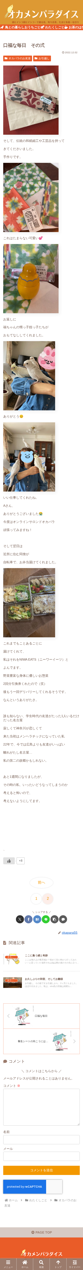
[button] (54, 919)
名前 (6, 1132)
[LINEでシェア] (46, 919)
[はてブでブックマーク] (37, 919)
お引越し (44, 58)
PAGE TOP (43, 1232)
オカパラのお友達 (20, 58)
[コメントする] (63, 919)
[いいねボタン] (9, 860)
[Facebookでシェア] (28, 919)
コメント (11, 1086)
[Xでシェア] (20, 919)
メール (8, 1149)
